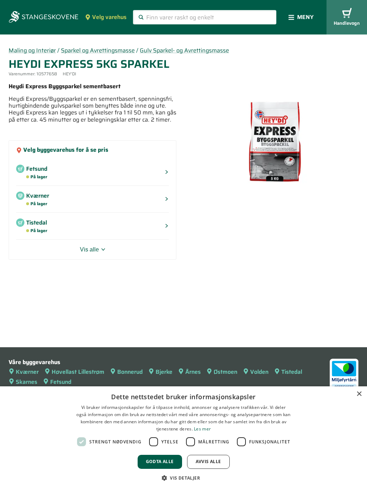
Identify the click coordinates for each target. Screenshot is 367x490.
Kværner (27, 371)
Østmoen (225, 371)
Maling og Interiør (32, 50)
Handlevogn (347, 23)
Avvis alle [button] (208, 461)
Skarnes (26, 381)
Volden (259, 371)
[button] (183, 477)
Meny (305, 17)
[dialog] (183, 438)
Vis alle (89, 249)
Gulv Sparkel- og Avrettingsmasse (184, 50)
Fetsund (60, 381)
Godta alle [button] (160, 461)
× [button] (359, 394)
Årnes (193, 371)
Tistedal (291, 371)
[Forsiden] (43, 17)
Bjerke (164, 371)
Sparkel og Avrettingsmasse (98, 50)
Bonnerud (130, 371)
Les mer (202, 429)
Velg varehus (109, 17)
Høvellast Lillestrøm (78, 371)
